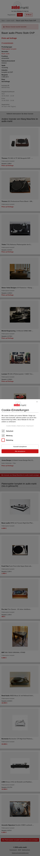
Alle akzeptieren (20, 451)
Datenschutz (21, 426)
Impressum (30, 426)
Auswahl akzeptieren (20, 446)
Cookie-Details (11, 426)
